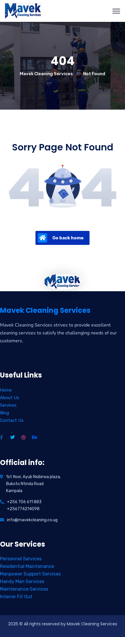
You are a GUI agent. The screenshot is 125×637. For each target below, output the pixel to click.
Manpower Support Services (30, 574)
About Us (9, 397)
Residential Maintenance (27, 566)
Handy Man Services (22, 581)
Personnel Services (21, 558)
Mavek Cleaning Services (46, 73)
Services (8, 405)
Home (6, 390)
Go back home (68, 238)
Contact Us (12, 420)
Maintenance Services (24, 589)
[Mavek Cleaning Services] (23, 10)
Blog (4, 412)
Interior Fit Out (16, 596)
